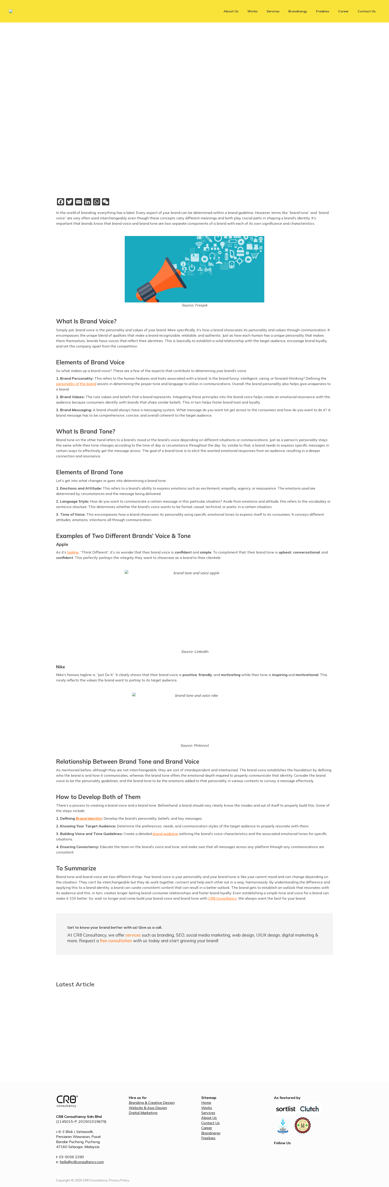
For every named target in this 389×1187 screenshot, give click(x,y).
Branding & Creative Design (152, 1102)
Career (206, 1128)
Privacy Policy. (119, 1180)
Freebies (208, 1138)
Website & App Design (148, 1107)
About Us (209, 1117)
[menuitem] (231, 11)
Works (206, 1107)
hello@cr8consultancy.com (82, 1162)
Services (208, 1112)
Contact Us (210, 1123)
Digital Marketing (143, 1112)
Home (206, 1102)
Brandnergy (211, 1133)
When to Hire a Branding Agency (277, 1047)
